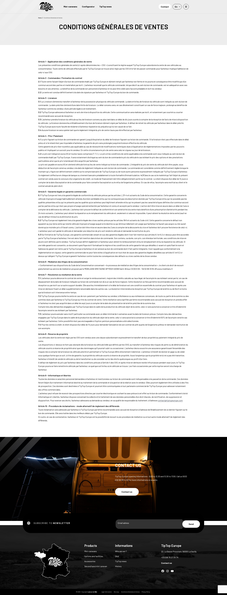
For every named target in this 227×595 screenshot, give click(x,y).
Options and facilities (93, 556)
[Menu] (186, 6)
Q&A (117, 556)
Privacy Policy (146, 592)
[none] (177, 6)
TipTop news (105, 6)
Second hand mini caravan (95, 566)
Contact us (127, 492)
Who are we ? (121, 551)
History (118, 566)
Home (40, 18)
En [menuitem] (176, 6)
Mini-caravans (70, 6)
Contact (165, 6)
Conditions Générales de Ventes (130, 592)
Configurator (88, 6)
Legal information (106, 592)
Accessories (89, 561)
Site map (116, 592)
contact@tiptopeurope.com (170, 400)
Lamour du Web (92, 592)
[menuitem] (177, 6)
